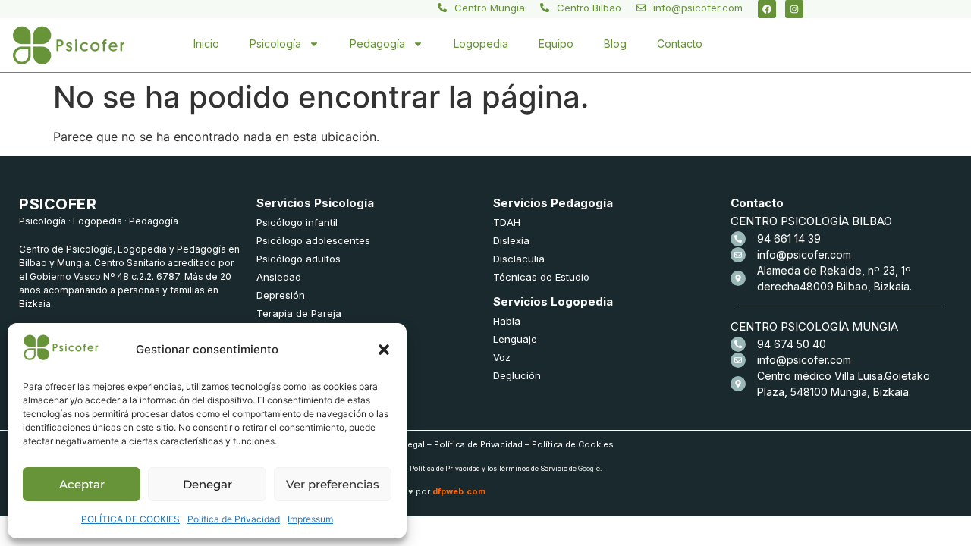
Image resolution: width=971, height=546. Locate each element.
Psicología (275, 43)
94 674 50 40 (791, 343)
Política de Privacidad (233, 519)
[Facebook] (767, 9)
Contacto (679, 43)
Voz (502, 357)
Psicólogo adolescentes (313, 240)
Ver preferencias (332, 484)
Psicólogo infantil (297, 222)
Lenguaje (515, 339)
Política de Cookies (573, 444)
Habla (506, 321)
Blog (615, 43)
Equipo (556, 43)
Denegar (207, 484)
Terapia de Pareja (298, 313)
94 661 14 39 (789, 238)
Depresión (280, 295)
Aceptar (82, 484)
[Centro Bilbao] (544, 7)
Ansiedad (278, 277)
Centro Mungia (489, 8)
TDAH (506, 222)
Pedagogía (377, 43)
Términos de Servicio (532, 468)
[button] (383, 349)
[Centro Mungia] (442, 7)
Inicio (206, 43)
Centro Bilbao (589, 8)
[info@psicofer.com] (641, 7)
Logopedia (481, 43)
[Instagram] (794, 9)
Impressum (310, 519)
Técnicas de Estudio (541, 277)
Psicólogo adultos (298, 259)
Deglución (517, 375)
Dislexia (511, 240)
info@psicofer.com (698, 8)
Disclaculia (519, 259)
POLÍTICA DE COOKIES (130, 519)
